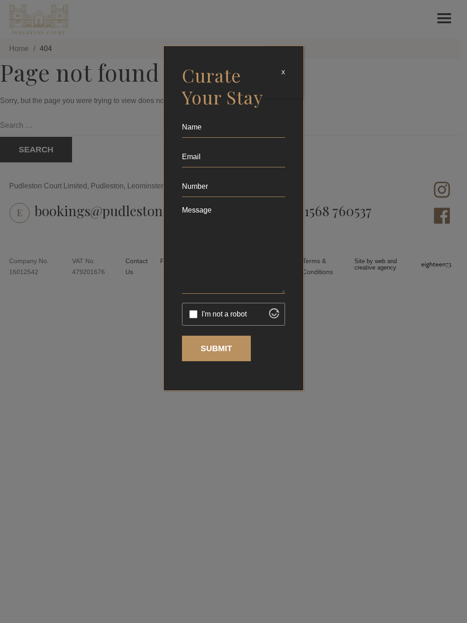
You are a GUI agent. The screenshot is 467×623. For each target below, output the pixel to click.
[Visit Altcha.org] (274, 316)
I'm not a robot (224, 314)
